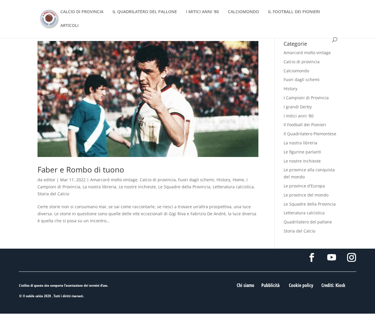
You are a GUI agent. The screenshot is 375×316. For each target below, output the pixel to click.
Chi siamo (245, 285)
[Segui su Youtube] (331, 257)
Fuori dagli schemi (196, 179)
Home (238, 179)
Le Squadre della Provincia (184, 186)
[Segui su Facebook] (312, 257)
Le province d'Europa (304, 186)
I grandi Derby (298, 107)
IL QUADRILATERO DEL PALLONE (144, 12)
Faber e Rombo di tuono (81, 169)
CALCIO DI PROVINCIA (81, 12)
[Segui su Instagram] (351, 257)
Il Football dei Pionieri (305, 124)
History (223, 179)
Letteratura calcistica (233, 186)
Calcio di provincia (158, 179)
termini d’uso (98, 285)
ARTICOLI (69, 25)
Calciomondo (296, 71)
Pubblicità (270, 285)
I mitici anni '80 (298, 116)
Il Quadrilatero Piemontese (310, 133)
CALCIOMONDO (243, 12)
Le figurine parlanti (302, 152)
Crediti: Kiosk (333, 285)
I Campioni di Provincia (306, 97)
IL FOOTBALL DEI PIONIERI (294, 12)
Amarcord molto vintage (113, 179)
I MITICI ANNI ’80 (202, 12)
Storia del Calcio (53, 194)
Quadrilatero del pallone (308, 222)
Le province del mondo (306, 195)
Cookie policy (301, 285)
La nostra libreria (99, 186)
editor (49, 179)
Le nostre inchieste (137, 186)
